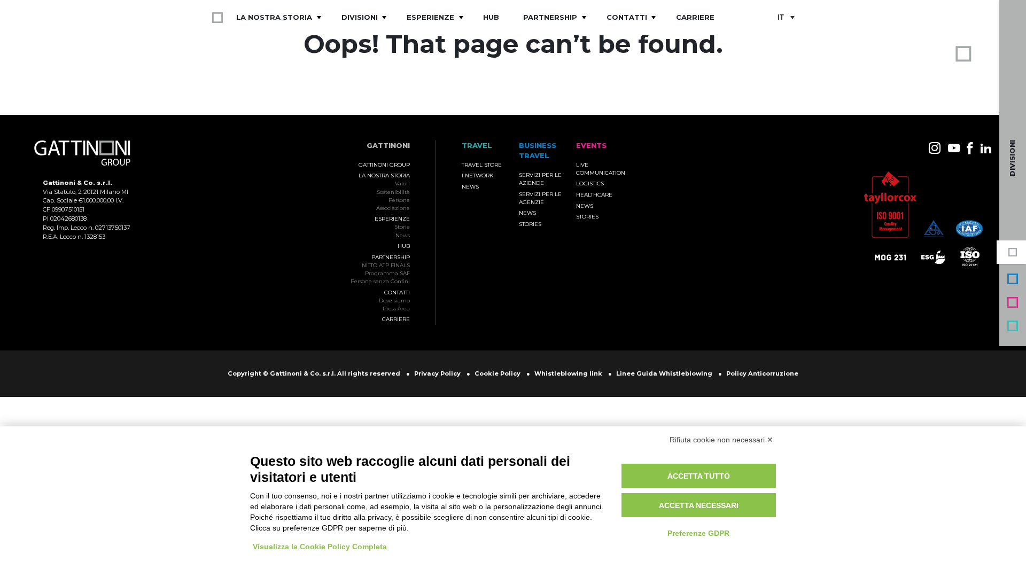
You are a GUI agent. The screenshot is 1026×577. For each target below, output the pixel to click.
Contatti (627, 17)
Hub (491, 17)
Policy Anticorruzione (762, 373)
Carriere (695, 17)
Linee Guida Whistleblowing (664, 373)
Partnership (550, 17)
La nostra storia (274, 17)
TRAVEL (477, 146)
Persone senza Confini (380, 281)
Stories (530, 224)
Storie (402, 226)
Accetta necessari (699, 505)
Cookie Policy (497, 373)
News (402, 235)
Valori (402, 183)
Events (1012, 302)
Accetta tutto (698, 476)
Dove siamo (394, 300)
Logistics (590, 183)
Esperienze (430, 17)
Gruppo (1012, 252)
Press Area (396, 308)
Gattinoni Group (384, 164)
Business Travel (1012, 279)
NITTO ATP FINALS (386, 265)
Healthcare (594, 194)
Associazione (393, 208)
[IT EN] (786, 18)
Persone (399, 200)
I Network (477, 175)
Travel (1012, 326)
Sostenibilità (393, 192)
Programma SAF (387, 273)
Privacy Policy (437, 373)
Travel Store (482, 164)
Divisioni (359, 17)
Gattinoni (388, 146)
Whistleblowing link (568, 373)
